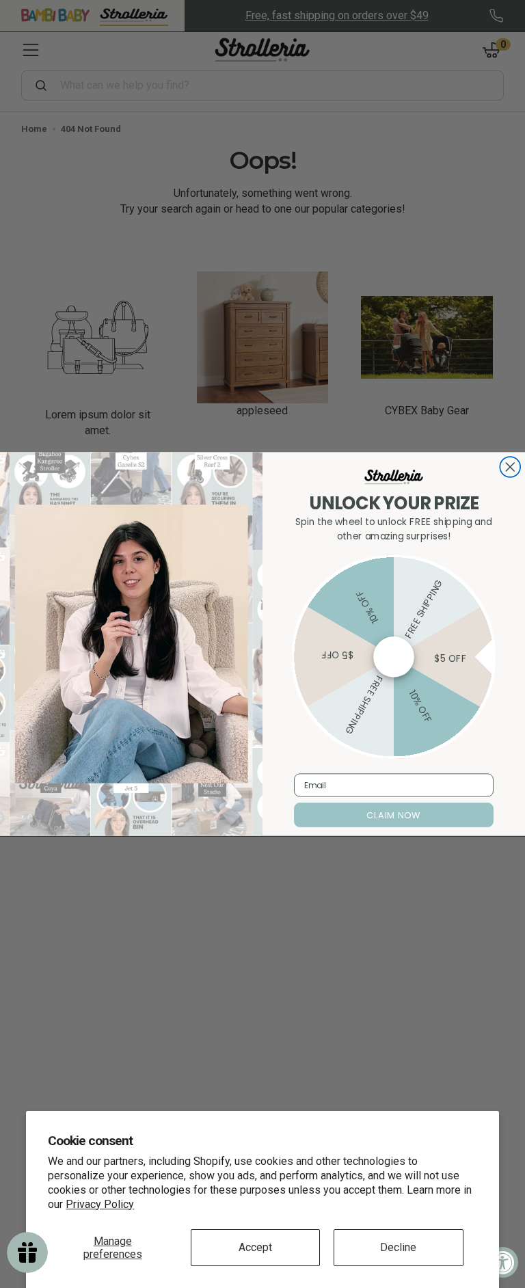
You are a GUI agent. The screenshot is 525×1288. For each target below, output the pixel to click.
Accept (255, 1247)
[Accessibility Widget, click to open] (502, 1262)
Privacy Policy (100, 1204)
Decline (398, 1247)
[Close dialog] (510, 467)
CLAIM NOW (393, 815)
